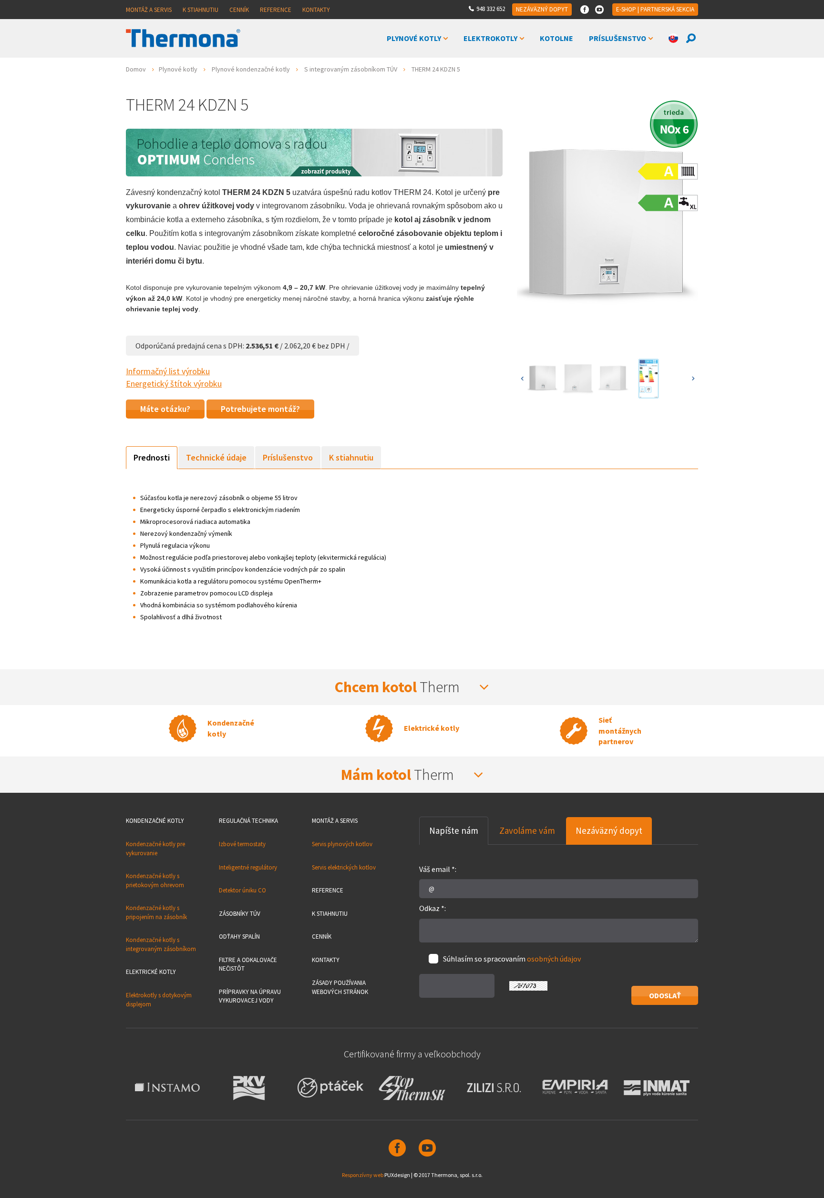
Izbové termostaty (242, 844)
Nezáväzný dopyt (542, 9)
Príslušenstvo (617, 38)
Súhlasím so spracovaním (512, 958)
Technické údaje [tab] (216, 457)
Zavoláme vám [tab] (527, 830)
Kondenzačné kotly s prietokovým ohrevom (155, 880)
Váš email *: (437, 869)
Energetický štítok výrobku (174, 383)
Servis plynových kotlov (342, 844)
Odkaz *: (432, 908)
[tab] (412, 687)
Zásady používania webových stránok (340, 987)
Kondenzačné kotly (155, 821)
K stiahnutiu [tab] (351, 457)
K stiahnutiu (200, 10)
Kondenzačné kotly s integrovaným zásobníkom (161, 944)
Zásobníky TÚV (239, 914)
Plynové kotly (414, 38)
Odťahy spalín (239, 936)
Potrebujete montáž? (260, 408)
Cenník (239, 10)
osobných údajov (554, 958)
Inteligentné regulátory (248, 867)
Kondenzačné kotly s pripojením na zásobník (156, 912)
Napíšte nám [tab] (453, 830)
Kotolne (556, 38)
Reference (275, 10)
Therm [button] (399, 686)
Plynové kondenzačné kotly (251, 69)
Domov (136, 69)
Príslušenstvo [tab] (288, 457)
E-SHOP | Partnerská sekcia (655, 9)
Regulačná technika (248, 821)
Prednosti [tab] (152, 457)
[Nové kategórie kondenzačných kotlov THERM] (314, 151)
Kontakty (316, 10)
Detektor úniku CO (242, 890)
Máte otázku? (165, 408)
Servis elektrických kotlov (344, 867)
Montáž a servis (149, 10)
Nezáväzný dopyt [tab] (609, 830)
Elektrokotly (490, 38)
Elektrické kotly (151, 972)
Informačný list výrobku (168, 371)
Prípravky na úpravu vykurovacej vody (250, 996)
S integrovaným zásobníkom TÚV (350, 69)
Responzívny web (362, 1174)
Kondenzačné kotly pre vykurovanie (155, 848)
